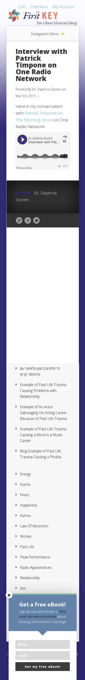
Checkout (39, 6)
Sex (23, 588)
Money (25, 536)
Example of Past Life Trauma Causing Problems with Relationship (43, 390)
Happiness (28, 505)
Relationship (30, 577)
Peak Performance (35, 557)
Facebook (27, 220)
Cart (22, 6)
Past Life (27, 546)
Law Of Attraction (34, 525)
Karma (25, 515)
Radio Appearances (36, 567)
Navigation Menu (45, 34)
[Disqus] (43, 301)
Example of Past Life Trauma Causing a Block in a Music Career (43, 434)
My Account (63, 6)
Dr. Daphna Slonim (46, 89)
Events (25, 484)
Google (19, 220)
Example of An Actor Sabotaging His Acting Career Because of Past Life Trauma (43, 412)
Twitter (36, 220)
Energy (25, 474)
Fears (24, 494)
